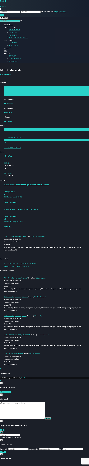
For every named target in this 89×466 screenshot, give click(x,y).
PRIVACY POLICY (15, 58)
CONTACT (7, 53)
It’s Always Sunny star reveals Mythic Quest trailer (20, 263)
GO (2, 15)
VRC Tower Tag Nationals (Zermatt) (15, 316)
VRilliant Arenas (26, 378)
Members (9, 90)
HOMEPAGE (8, 25)
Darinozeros (8, 173)
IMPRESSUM (13, 61)
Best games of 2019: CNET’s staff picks (16, 266)
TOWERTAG (13, 35)
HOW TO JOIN (13, 45)
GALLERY (7, 48)
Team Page (9, 87)
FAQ (5, 51)
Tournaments (10, 95)
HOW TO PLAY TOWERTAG (18, 38)
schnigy (6, 163)
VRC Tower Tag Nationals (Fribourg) (16, 297)
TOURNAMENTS (10, 27)
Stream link (3, 449)
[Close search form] (1, 432)
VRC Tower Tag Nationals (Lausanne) (16, 278)
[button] (0, 369)
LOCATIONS (13, 32)
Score (61, 449)
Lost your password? (59, 11)
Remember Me (48, 11)
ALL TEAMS (8, 40)
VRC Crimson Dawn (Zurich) (13, 353)
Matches (8, 92)
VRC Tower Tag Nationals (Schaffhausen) (17, 335)
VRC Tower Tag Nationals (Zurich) (15, 236)
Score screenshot (33, 449)
